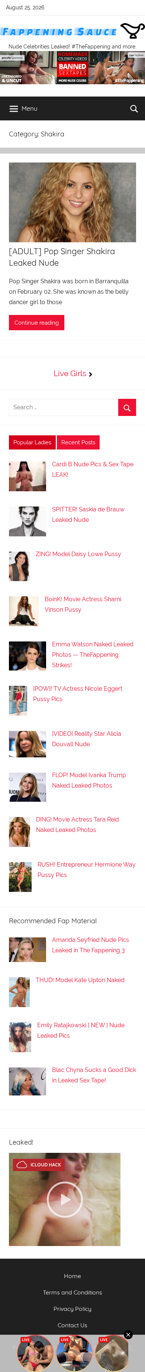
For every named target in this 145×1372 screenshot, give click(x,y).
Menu (30, 108)
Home (72, 1276)
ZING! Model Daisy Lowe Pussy (78, 554)
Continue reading (36, 322)
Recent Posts (78, 442)
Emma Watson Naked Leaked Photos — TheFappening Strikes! (92, 655)
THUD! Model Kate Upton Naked (80, 980)
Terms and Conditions (72, 1292)
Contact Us (72, 1325)
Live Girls (70, 373)
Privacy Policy (72, 1308)
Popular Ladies (32, 442)
